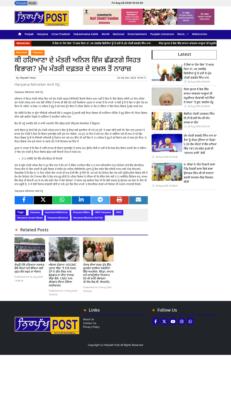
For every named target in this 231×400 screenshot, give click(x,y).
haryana (35, 212)
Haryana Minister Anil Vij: (88, 218)
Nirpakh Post (112, 344)
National (118, 34)
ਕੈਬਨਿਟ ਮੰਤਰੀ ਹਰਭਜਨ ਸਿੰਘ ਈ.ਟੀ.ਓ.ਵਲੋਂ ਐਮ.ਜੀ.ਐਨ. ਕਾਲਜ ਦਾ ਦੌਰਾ (199, 118)
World (105, 34)
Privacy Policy (91, 326)
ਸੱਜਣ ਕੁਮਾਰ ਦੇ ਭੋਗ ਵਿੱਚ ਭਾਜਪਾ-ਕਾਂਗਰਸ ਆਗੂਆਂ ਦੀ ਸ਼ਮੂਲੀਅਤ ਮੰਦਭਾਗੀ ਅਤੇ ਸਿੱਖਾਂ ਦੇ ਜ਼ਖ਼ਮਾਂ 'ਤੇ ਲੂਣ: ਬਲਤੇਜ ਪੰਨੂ (199, 96)
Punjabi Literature (162, 34)
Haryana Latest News (30, 218)
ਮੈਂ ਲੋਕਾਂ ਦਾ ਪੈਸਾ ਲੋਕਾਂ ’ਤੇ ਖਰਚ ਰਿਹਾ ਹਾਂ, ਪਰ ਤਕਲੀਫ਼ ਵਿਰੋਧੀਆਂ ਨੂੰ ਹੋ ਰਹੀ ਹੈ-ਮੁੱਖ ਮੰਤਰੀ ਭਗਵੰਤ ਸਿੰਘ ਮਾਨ (93, 43)
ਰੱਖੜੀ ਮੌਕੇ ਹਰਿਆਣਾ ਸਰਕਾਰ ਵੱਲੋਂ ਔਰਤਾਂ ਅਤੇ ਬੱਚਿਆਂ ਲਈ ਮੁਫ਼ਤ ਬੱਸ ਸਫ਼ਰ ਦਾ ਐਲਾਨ (29, 268)
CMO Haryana (103, 212)
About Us (88, 319)
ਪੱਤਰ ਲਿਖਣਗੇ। (134, 169)
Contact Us (89, 323)
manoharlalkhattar (56, 212)
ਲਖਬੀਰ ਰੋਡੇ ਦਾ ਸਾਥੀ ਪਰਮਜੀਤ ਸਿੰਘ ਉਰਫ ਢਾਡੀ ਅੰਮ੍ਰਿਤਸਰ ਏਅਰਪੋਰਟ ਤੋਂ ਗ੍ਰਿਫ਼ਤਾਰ (63, 123)
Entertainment (137, 34)
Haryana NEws (81, 212)
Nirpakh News (28, 78)
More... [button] (181, 34)
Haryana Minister (58, 218)
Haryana (42, 34)
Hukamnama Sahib (85, 34)
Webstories (199, 34)
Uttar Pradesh (60, 34)
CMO (118, 212)
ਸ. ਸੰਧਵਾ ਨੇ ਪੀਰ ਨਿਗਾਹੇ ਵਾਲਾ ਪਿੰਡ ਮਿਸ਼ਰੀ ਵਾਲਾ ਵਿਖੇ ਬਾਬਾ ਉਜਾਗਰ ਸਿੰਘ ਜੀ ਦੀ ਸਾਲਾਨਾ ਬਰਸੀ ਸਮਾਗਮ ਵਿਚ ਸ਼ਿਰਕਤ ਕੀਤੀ (199, 173)
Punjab (29, 34)
